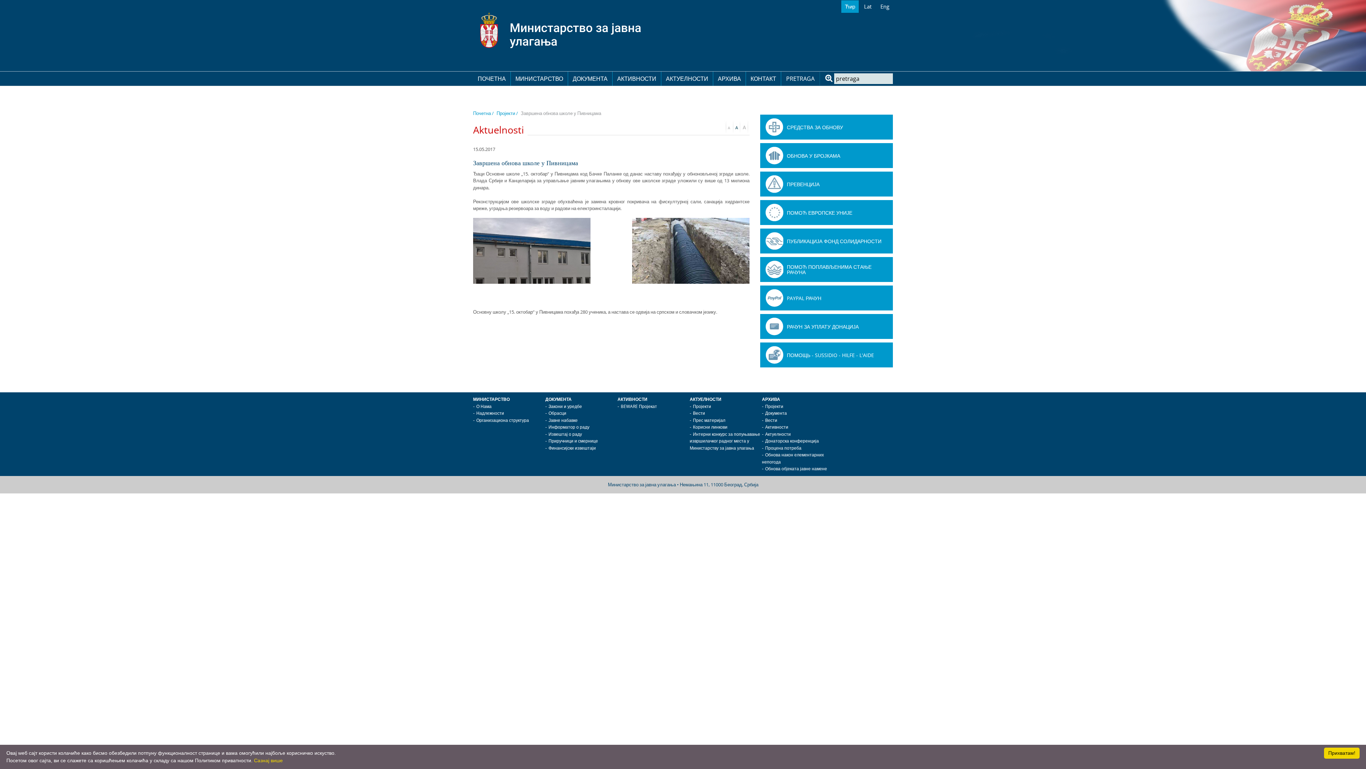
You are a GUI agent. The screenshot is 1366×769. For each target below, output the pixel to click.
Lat (868, 6)
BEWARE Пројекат (639, 406)
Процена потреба (783, 448)
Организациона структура (502, 420)
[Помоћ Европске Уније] (774, 212)
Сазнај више (268, 760)
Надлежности (490, 413)
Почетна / (483, 113)
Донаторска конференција (792, 441)
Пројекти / (507, 113)
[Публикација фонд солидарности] (774, 241)
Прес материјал (709, 420)
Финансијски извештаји (572, 448)
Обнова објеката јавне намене (796, 469)
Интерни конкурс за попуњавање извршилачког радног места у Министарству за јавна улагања (725, 441)
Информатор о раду (569, 427)
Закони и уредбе (565, 406)
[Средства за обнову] (774, 127)
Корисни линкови (710, 427)
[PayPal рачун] (774, 298)
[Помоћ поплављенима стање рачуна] (774, 269)
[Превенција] (774, 184)
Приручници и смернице (573, 441)
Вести (699, 413)
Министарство (539, 79)
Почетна (492, 79)
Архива (729, 79)
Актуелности (687, 79)
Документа (590, 79)
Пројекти (702, 406)
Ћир (850, 6)
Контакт (763, 79)
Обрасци (557, 413)
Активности (636, 79)
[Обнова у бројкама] (774, 155)
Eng (884, 6)
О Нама (484, 406)
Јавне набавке (563, 420)
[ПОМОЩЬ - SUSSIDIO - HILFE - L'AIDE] (774, 355)
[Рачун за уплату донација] (774, 326)
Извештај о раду (565, 434)
